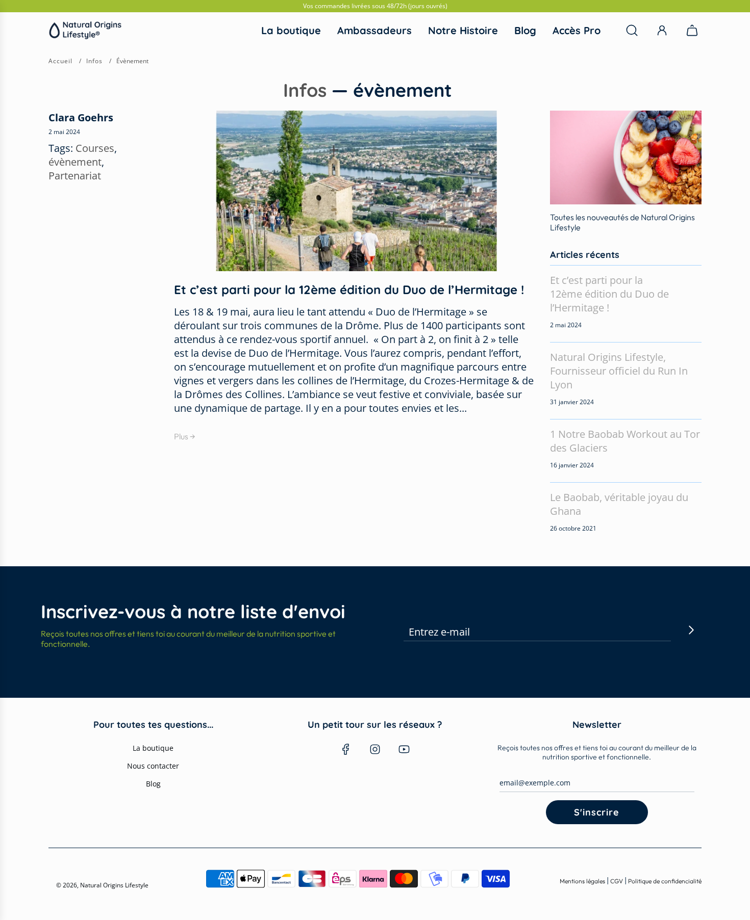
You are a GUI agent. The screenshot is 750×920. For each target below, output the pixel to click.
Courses (95, 148)
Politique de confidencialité (665, 881)
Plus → (184, 436)
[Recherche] (632, 30)
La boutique (153, 748)
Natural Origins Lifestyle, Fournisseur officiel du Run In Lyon (619, 370)
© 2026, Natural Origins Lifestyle (102, 885)
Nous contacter (153, 766)
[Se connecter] (662, 30)
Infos (305, 89)
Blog (153, 783)
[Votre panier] (693, 30)
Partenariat (74, 175)
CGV (616, 881)
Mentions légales (583, 881)
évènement (75, 162)
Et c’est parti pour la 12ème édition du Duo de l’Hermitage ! (349, 289)
